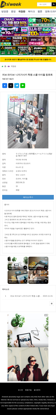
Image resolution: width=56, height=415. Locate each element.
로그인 (20, 390)
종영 (13, 11)
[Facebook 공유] (4, 85)
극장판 (21, 11)
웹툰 (40, 11)
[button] (51, 304)
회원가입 (28, 390)
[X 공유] (10, 85)
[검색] (54, 4)
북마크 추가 (28, 197)
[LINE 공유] (22, 85)
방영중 (4, 11)
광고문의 (37, 390)
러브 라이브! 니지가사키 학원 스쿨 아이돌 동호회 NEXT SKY (26, 296)
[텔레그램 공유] (16, 85)
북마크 (31, 11)
